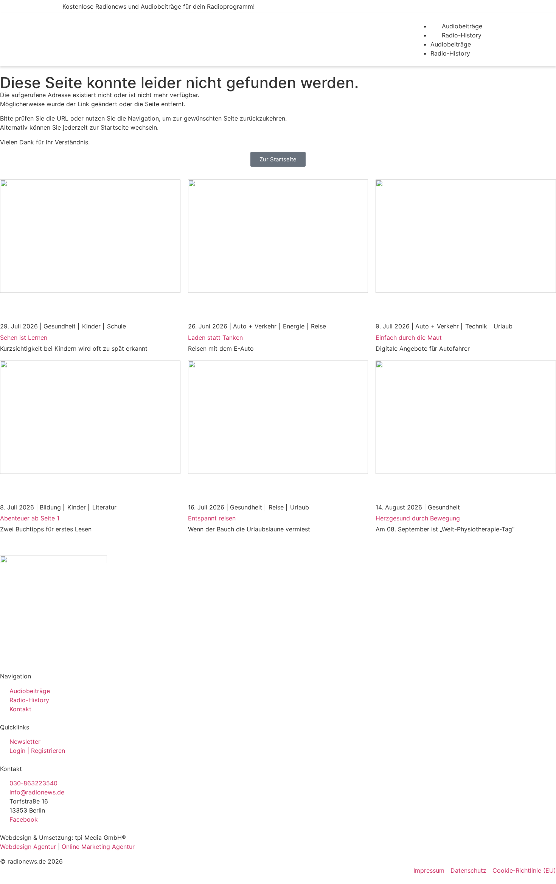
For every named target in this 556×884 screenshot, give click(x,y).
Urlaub (503, 326)
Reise (318, 326)
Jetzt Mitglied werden (470, 6)
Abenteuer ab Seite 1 (29, 518)
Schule (116, 326)
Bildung (50, 507)
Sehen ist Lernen (23, 337)
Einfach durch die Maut (409, 337)
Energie (293, 326)
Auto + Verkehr (254, 326)
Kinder (91, 326)
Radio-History (461, 35)
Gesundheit (59, 326)
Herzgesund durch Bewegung (418, 518)
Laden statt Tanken (215, 337)
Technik (476, 326)
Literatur (104, 507)
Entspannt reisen (212, 518)
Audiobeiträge (462, 26)
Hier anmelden (394, 6)
